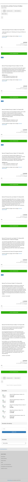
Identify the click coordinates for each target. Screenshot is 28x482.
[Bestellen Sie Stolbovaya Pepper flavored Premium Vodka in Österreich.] (24, 41)
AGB (2, 462)
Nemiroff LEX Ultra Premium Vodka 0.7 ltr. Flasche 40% (13, 324)
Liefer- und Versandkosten (6, 464)
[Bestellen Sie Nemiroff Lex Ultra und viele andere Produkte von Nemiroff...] (24, 359)
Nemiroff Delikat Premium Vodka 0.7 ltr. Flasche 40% (12, 109)
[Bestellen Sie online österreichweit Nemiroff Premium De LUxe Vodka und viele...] (24, 213)
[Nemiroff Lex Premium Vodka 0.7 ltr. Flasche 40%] (14, 278)
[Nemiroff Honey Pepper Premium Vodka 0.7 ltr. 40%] (14, 61)
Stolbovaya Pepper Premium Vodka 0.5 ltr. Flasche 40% (13, 29)
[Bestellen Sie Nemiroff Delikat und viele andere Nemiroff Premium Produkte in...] (24, 128)
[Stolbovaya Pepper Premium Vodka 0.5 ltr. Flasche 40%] (14, 25)
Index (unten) (3, 460)
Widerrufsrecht (4, 458)
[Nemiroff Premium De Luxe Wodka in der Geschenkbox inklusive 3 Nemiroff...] (24, 258)
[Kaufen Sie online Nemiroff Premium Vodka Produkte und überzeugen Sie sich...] (24, 172)
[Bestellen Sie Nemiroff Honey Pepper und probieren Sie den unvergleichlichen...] (24, 84)
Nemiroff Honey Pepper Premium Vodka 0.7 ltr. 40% (12, 65)
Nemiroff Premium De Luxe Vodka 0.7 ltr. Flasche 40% (13, 196)
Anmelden (14, 432)
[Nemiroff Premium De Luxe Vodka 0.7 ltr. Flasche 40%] (14, 192)
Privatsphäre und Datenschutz (6, 466)
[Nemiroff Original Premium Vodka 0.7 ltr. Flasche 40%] (14, 148)
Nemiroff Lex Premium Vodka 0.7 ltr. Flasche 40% (12, 283)
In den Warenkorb (14, 53)
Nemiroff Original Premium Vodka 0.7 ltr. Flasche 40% (13, 153)
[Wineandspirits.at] (4, 1)
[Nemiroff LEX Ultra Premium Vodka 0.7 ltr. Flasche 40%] (14, 320)
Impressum (3, 456)
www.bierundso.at (3, 449)
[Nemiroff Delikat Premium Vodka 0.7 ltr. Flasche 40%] (14, 105)
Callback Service (4, 468)
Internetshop (9, 480)
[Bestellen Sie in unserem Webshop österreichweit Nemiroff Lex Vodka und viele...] (24, 300)
